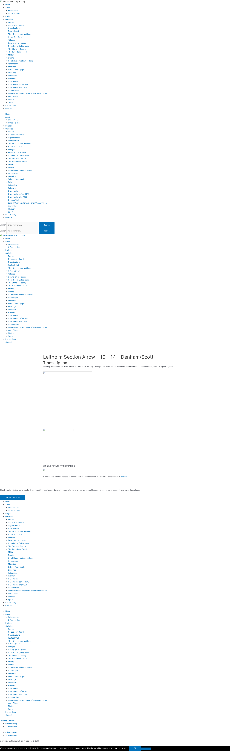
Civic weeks (13, 81)
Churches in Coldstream (18, 46)
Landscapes (13, 64)
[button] (12, 497)
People (11, 22)
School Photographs (16, 70)
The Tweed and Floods (18, 52)
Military (11, 55)
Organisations (14, 28)
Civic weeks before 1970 (18, 84)
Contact (8, 108)
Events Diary (10, 105)
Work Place (13, 96)
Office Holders (14, 13)
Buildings (12, 73)
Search (3, 225)
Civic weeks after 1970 (17, 87)
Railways (12, 78)
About (7, 7)
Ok (135, 748)
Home (7, 4)
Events (11, 58)
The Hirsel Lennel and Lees (19, 34)
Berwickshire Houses (17, 43)
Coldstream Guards (16, 25)
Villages (11, 40)
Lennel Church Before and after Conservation (27, 93)
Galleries (9, 19)
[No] (146, 749)
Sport (10, 102)
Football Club (13, 31)
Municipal (12, 67)
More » (124, 477)
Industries (12, 75)
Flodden (11, 99)
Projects (8, 16)
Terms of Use (11, 726)
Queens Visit (13, 90)
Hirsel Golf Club (15, 37)
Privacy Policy (11, 723)
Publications (13, 10)
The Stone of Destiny (17, 49)
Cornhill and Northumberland (20, 61)
